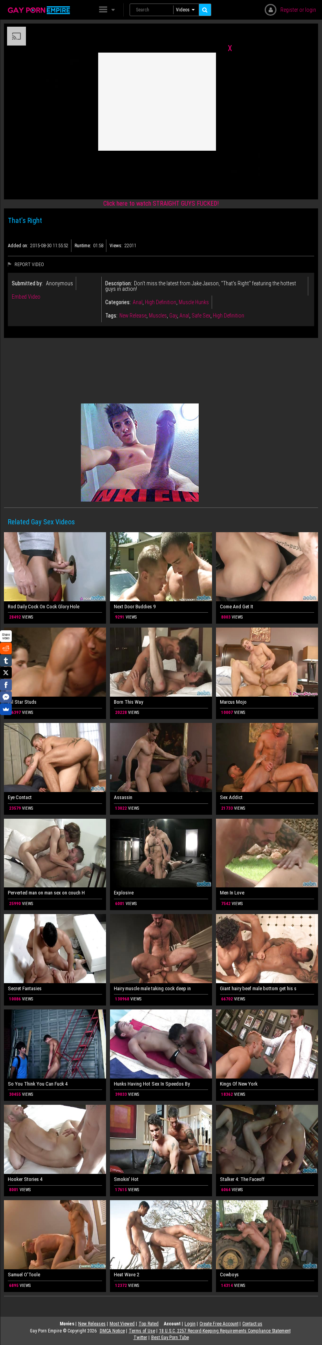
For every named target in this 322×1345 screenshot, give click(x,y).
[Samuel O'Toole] (55, 1234)
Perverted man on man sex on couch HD (46, 893)
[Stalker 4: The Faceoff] (267, 1139)
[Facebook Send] (6, 697)
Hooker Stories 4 (25, 1179)
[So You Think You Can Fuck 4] (55, 1044)
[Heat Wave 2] (161, 1234)
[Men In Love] (267, 853)
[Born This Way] (161, 662)
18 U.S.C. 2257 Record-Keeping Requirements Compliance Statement (225, 1331)
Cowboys (229, 1274)
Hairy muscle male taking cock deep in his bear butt (152, 988)
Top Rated (149, 1324)
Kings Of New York (239, 1084)
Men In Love (232, 893)
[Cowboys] (267, 1234)
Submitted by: (27, 283)
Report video (28, 264)
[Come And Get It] (267, 566)
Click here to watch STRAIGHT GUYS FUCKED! (161, 203)
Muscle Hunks (194, 302)
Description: (118, 283)
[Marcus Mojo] (267, 662)
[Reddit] (6, 648)
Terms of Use (142, 1331)
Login (190, 1324)
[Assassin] (161, 757)
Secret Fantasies (25, 988)
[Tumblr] (6, 660)
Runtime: (83, 245)
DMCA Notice (112, 1331)
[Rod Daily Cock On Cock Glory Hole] (55, 566)
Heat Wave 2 (126, 1274)
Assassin (123, 797)
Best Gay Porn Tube (170, 1337)
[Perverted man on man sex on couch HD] (55, 853)
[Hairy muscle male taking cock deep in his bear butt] (161, 948)
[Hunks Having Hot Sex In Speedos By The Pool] (161, 1044)
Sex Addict (231, 797)
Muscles (158, 315)
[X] (6, 673)
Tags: (111, 315)
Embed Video (26, 297)
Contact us (252, 1324)
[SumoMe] (6, 709)
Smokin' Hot (126, 1179)
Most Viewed (122, 1324)
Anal (138, 302)
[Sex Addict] (267, 757)
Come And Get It (236, 607)
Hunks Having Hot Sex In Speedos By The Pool (152, 1084)
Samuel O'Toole (24, 1274)
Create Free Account (218, 1324)
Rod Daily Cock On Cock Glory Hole (43, 607)
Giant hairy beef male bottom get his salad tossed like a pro (258, 988)
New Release (132, 315)
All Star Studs (22, 702)
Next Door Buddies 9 (135, 607)
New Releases (92, 1324)
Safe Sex (201, 315)
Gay (173, 315)
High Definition (160, 302)
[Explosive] (161, 853)
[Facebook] (6, 685)
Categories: (118, 302)
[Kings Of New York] (267, 1044)
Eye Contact (20, 797)
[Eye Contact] (55, 757)
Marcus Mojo (233, 702)
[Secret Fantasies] (55, 948)
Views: (116, 245)
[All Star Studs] (55, 662)
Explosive (124, 893)
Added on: (18, 245)
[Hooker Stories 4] (55, 1139)
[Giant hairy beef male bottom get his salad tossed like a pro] (267, 948)
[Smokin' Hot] (161, 1139)
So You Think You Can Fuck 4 (38, 1084)
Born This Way (128, 702)
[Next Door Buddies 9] (161, 566)
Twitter (140, 1337)
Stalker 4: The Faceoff (242, 1179)
